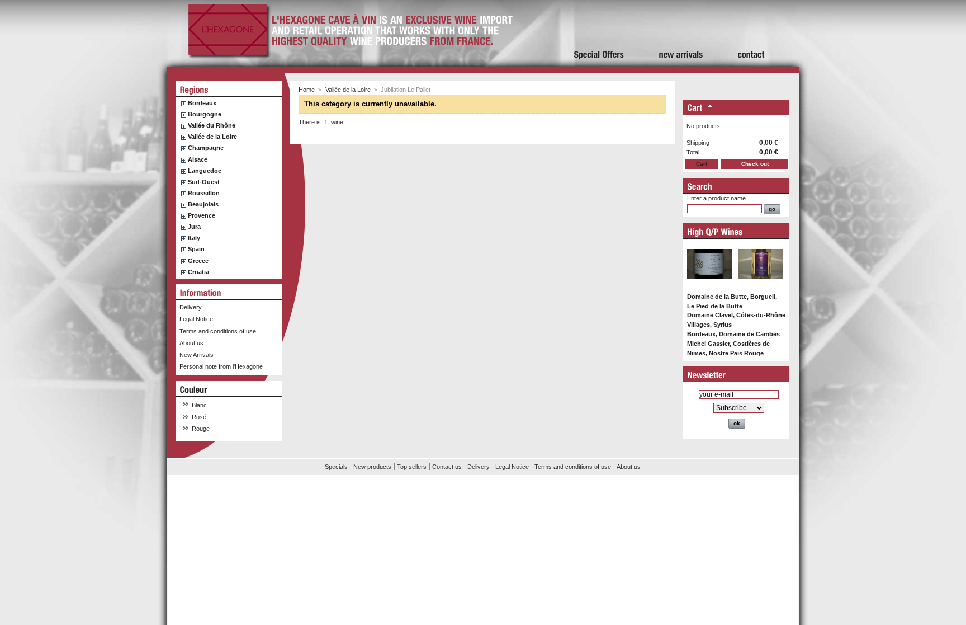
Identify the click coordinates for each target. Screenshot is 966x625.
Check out (755, 164)
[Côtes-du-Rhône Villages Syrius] (760, 284)
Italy (194, 237)
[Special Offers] (599, 33)
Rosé (199, 416)
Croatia (198, 272)
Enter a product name (716, 198)
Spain (196, 249)
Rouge (201, 428)
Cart (701, 164)
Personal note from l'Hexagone (221, 366)
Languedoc (204, 170)
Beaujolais (203, 204)
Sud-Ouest (204, 181)
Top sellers (412, 466)
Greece (198, 260)
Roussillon (204, 193)
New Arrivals (196, 354)
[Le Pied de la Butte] (709, 284)
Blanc (199, 405)
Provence (201, 215)
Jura (194, 226)
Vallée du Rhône (211, 125)
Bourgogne (204, 114)
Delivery (190, 307)
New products (372, 466)
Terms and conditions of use (217, 331)
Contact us (447, 466)
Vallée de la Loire (212, 136)
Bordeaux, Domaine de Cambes (733, 334)
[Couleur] (193, 389)
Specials (336, 466)
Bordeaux (202, 103)
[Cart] (695, 108)
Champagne (206, 147)
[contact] (751, 33)
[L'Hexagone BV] (228, 55)
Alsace (197, 159)
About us (191, 343)
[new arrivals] (681, 33)
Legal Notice (196, 319)
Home (307, 89)
